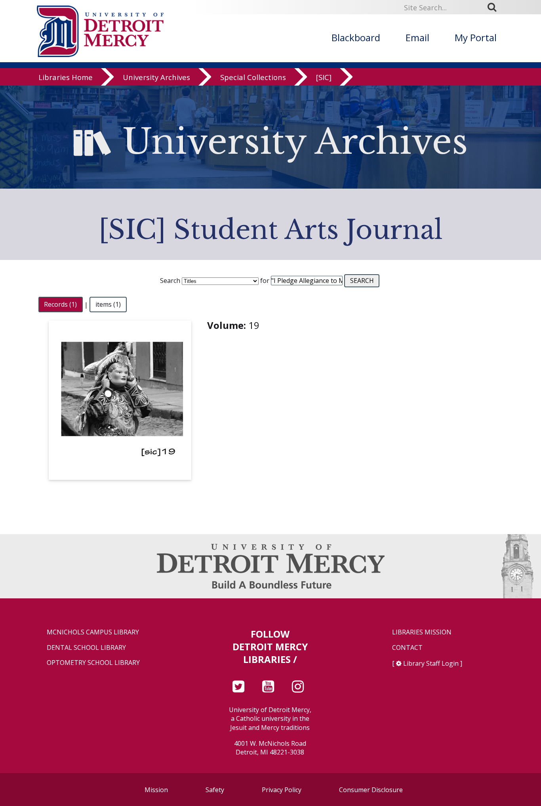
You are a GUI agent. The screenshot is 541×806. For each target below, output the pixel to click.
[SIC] (323, 77)
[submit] (494, 7)
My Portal (476, 37)
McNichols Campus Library (93, 632)
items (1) (108, 304)
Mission (156, 789)
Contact (407, 647)
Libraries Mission (421, 632)
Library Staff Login (431, 663)
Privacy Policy (281, 789)
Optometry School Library (93, 663)
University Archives (156, 77)
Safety (215, 789)
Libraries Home (65, 77)
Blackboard (355, 37)
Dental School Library (86, 647)
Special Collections (253, 77)
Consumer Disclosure (371, 789)
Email (417, 37)
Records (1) (60, 304)
